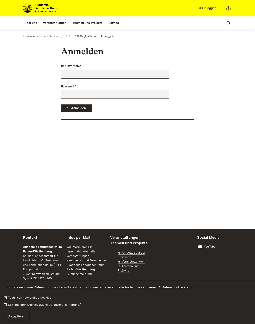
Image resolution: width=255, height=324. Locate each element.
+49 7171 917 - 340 (39, 278)
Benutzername (72, 66)
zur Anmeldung (81, 274)
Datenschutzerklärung (178, 287)
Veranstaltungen (133, 261)
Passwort (68, 86)
